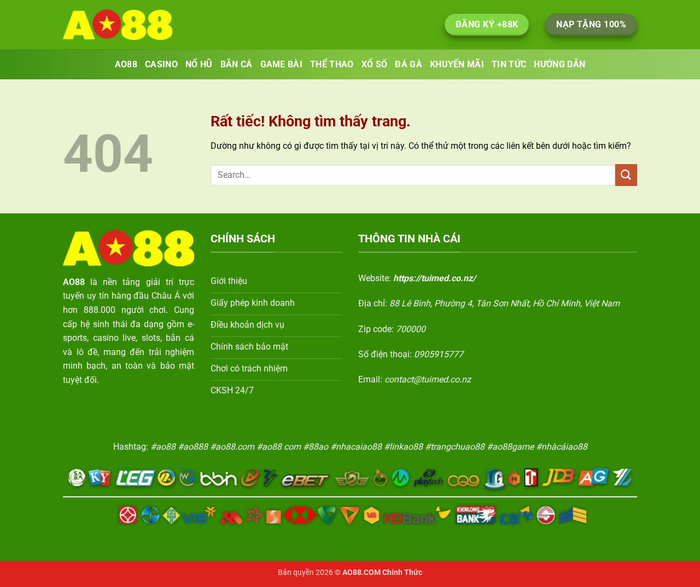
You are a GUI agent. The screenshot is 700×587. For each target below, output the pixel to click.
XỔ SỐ (374, 64)
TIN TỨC (509, 64)
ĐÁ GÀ (408, 64)
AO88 (126, 64)
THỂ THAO (332, 64)
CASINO (161, 64)
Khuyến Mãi (457, 64)
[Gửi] (626, 174)
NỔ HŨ (199, 64)
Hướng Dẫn (559, 64)
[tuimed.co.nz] (117, 24)
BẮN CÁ (236, 64)
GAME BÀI (281, 64)
